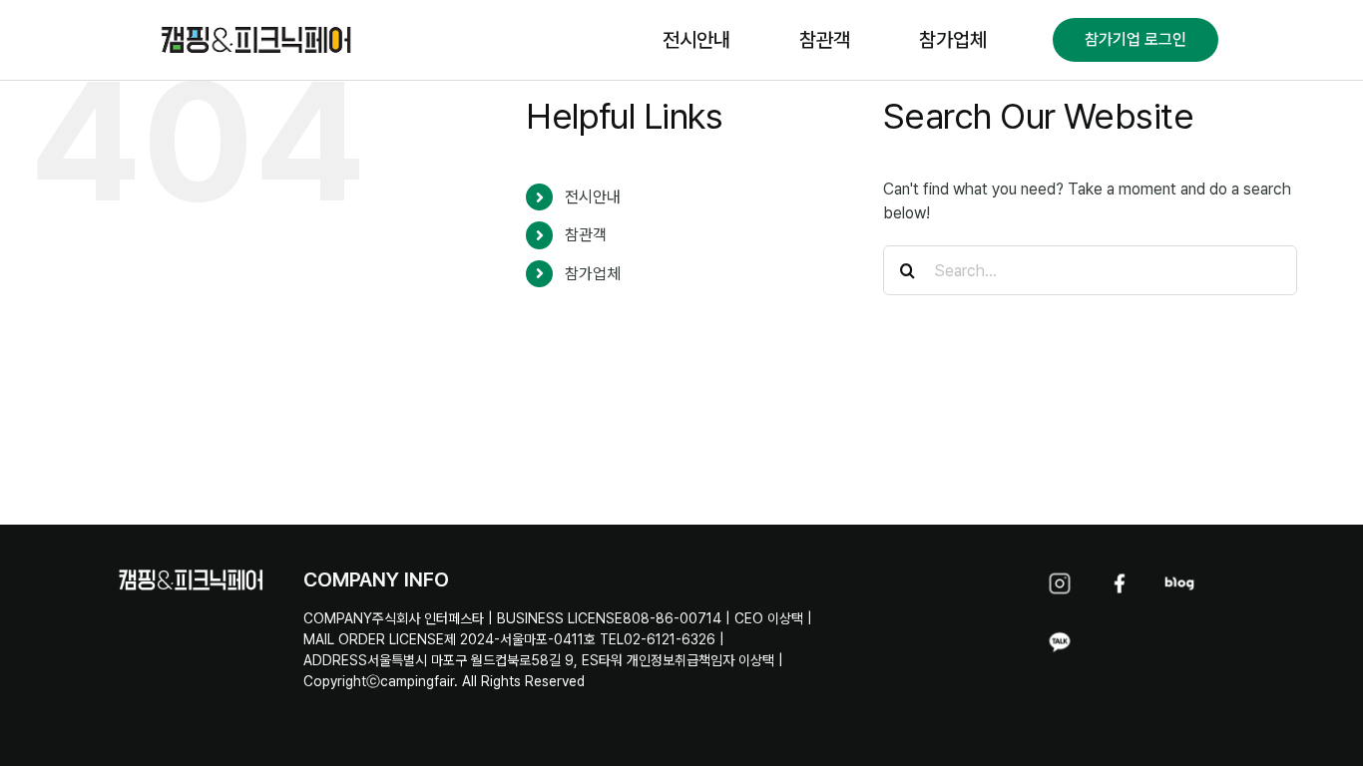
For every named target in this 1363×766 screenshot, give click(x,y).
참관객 (586, 234)
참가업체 (593, 273)
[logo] (257, 27)
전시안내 (593, 197)
